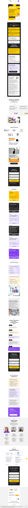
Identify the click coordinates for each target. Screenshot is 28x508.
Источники (14, 503)
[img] (16, 147)
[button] (15, 1)
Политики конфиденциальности (13, 369)
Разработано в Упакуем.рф (14, 505)
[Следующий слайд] (26, 458)
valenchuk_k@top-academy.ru (7, 440)
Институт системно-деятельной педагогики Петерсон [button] (17, 457)
